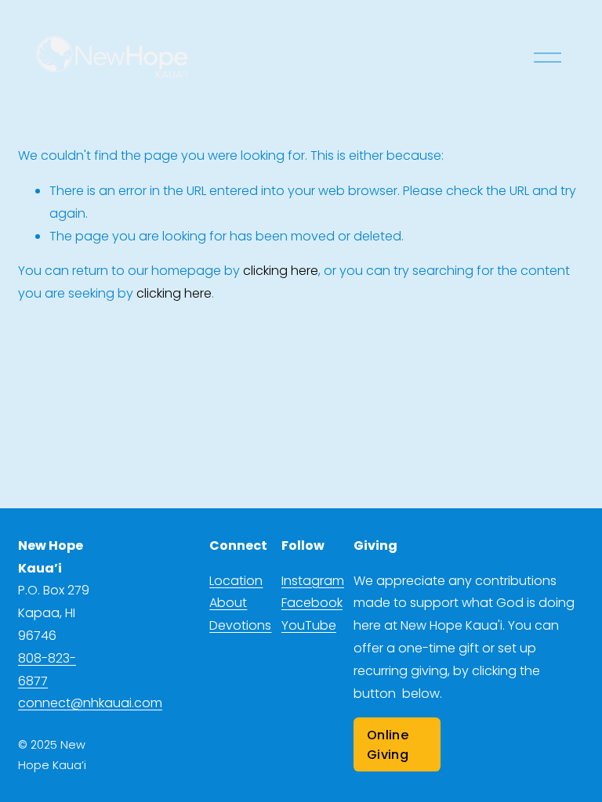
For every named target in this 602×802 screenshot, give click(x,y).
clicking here (280, 271)
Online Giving (387, 745)
